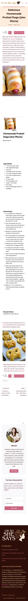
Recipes (23, 7)
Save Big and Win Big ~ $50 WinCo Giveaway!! (21, 392)
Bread (12, 7)
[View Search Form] (26, 3)
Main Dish (17, 7)
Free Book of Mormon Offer (10, 550)
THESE (4, 325)
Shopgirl (13, 39)
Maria (11, 25)
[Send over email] (22, 32)
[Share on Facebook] (16, 32)
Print (15, 130)
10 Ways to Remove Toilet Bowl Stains (6, 392)
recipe (5, 380)
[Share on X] (19, 32)
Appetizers (6, 7)
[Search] (23, 423)
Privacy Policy (21, 598)
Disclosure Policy (9, 598)
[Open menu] (22, 3)
